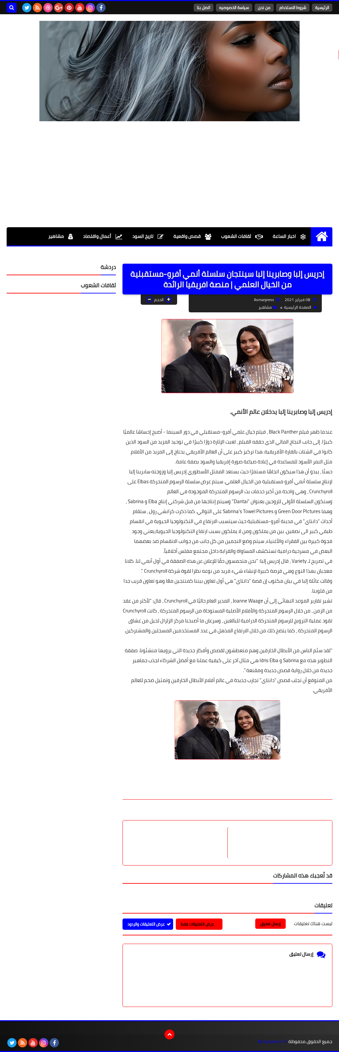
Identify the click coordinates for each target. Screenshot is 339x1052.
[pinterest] (69, 7)
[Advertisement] (169, 174)
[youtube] (79, 7)
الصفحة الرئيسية (297, 307)
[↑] (169, 1034)
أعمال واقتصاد (97, 236)
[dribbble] (48, 7)
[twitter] (26, 7)
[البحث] (12, 8)
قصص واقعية (187, 236)
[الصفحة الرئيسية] (321, 236)
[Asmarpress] (169, 71)
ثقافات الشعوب (236, 236)
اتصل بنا (203, 7)
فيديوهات (308, 254)
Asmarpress (269, 1041)
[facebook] (101, 7)
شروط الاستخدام (292, 7)
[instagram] (90, 7)
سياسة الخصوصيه (234, 7)
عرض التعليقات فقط (197, 924)
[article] (178, 843)
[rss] (37, 7)
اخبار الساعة (285, 236)
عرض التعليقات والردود (146, 924)
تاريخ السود (143, 236)
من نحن (264, 7)
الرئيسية (322, 7)
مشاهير (56, 236)
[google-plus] (58, 7)
